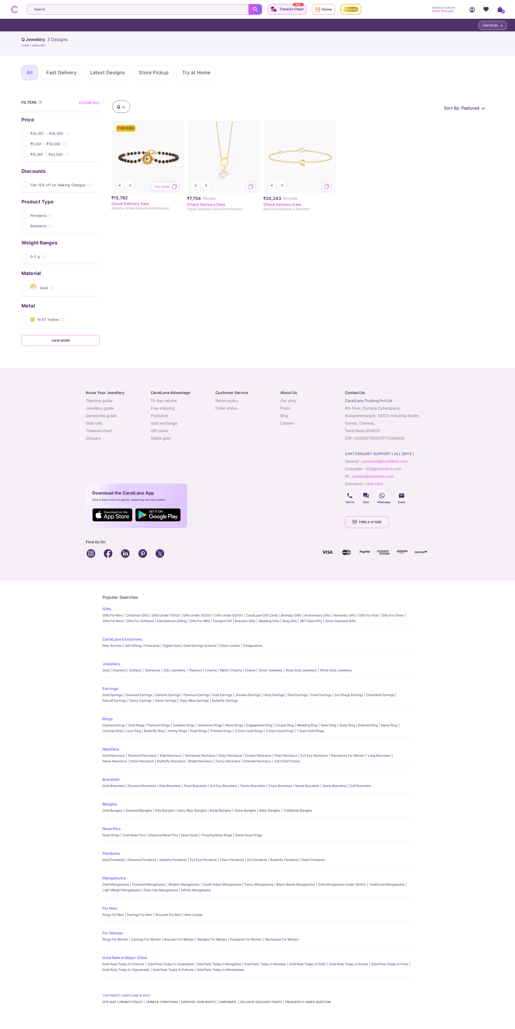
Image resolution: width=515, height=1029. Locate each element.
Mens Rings (234, 725)
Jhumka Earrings (247, 695)
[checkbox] (65, 133)
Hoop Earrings (273, 695)
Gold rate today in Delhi (307, 964)
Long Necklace (379, 755)
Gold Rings (136, 725)
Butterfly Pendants (284, 860)
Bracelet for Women (179, 939)
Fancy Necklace (228, 761)
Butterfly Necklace (171, 761)
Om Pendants (257, 860)
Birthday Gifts (291, 615)
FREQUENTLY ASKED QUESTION (308, 1002)
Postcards (152, 646)
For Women (112, 933)
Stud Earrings (297, 695)
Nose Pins (111, 828)
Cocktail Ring (112, 731)
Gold (105, 670)
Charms (211, 670)
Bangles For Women (212, 939)
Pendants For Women (246, 939)
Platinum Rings (159, 725)
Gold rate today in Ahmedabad (220, 970)
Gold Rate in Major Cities (124, 957)
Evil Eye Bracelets (223, 786)
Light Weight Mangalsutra (121, 890)
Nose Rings (110, 835)
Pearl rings (198, 731)
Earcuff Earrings (114, 701)
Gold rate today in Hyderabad (170, 964)
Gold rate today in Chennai (123, 964)
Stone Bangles (245, 810)
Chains (250, 670)
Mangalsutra (114, 878)
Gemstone (152, 670)
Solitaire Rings (183, 725)
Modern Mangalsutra (184, 884)
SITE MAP (109, 1002)
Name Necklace (114, 761)
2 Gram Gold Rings (279, 731)
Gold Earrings (112, 695)
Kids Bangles (164, 810)
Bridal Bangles (220, 810)
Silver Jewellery (271, 670)
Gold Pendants (113, 860)
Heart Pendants (313, 860)
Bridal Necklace (200, 761)
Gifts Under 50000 (229, 615)
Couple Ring (284, 725)
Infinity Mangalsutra (196, 890)
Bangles (109, 804)
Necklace (110, 749)
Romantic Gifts (344, 615)
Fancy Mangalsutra (258, 884)
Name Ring (389, 725)
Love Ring (133, 731)
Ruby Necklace (230, 755)
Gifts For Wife (200, 621)
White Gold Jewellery (336, 670)
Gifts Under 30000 (197, 615)
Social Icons (350, 495)
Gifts (106, 609)
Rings (107, 718)
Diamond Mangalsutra (148, 884)
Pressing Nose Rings (216, 835)
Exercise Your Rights (198, 1002)
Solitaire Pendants (173, 860)
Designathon (252, 646)
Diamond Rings (113, 725)
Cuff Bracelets (360, 786)
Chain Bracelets (280, 786)
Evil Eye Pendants (203, 860)
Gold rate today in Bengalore (219, 964)
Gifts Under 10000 (166, 615)
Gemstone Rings (210, 725)
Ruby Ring (347, 725)
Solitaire (135, 670)
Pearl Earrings (321, 695)
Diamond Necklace (142, 755)
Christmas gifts (137, 615)
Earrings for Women (146, 939)
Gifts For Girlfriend (140, 621)
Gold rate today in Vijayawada (125, 970)
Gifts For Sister (393, 615)
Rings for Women (115, 939)
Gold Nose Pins (134, 835)
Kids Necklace (171, 755)
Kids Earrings (222, 695)
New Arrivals (112, 646)
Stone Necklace (142, 761)
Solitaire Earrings (167, 695)
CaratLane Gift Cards (262, 615)
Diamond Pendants (142, 860)
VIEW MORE (61, 341)
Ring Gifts (289, 621)
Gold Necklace (113, 755)
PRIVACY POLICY (131, 1002)
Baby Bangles (269, 810)
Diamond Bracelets (142, 786)
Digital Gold (171, 646)
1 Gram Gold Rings (310, 731)
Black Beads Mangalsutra (296, 884)
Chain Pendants (232, 860)
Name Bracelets (307, 786)
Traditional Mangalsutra (386, 884)
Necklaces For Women (348, 755)
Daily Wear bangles (192, 810)
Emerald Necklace (257, 761)
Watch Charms (231, 670)
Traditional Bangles (297, 810)
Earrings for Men (139, 915)
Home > (26, 45)
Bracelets (111, 779)
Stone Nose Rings (248, 835)
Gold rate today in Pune (389, 964)
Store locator (230, 646)
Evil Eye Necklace (314, 755)
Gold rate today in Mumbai (265, 964)
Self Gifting (133, 646)
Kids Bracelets (170, 786)
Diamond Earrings (139, 695)
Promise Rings (220, 731)
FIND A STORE (370, 522)
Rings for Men (113, 915)
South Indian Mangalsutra (222, 884)
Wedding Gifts (269, 621)
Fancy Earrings (140, 701)
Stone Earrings (165, 701)
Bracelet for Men (168, 915)
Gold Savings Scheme (199, 646)
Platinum (195, 670)
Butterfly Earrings (225, 701)
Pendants (111, 853)
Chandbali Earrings (380, 695)
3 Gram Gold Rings (249, 731)
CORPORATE (228, 1002)
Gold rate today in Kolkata (173, 970)
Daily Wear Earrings (194, 701)
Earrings (110, 688)
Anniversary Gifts (317, 615)
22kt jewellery (174, 670)
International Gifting (171, 621)
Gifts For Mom (112, 621)
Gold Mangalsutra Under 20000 (342, 884)
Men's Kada (193, 915)
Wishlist (486, 9)
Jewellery (111, 664)
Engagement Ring (259, 725)
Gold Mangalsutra (115, 884)
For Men (109, 908)
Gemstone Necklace (200, 755)
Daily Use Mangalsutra (161, 890)
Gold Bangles (112, 810)
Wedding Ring (307, 725)
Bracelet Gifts (245, 621)
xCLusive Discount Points (261, 1002)
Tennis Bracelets (252, 786)
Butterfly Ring (154, 731)
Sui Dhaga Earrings (348, 695)
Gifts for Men (112, 615)
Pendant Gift (222, 621)
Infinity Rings (177, 731)
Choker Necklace (258, 755)
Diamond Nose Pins (163, 835)
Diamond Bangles (139, 810)
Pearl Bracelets (195, 786)
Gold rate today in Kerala (348, 964)
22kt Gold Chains (287, 761)
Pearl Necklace (285, 755)
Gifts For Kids (368, 615)
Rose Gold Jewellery (301, 670)
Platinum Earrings (196, 695)
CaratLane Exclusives (122, 639)
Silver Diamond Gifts (340, 621)
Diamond (119, 670)
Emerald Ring (368, 725)
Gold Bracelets (113, 786)
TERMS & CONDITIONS (162, 1002)
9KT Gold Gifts (311, 621)
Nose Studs (189, 835)
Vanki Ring (328, 725)
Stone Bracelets (334, 786)
